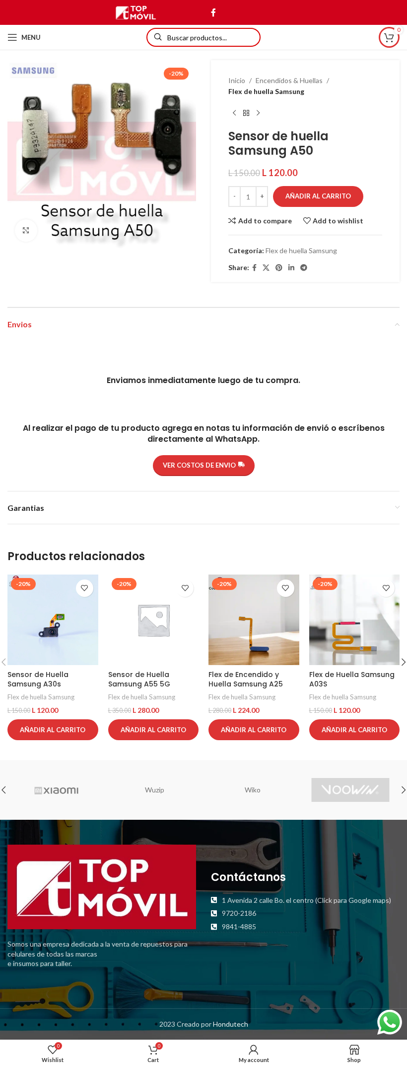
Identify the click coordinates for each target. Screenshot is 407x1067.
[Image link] (101, 886)
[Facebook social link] (213, 12)
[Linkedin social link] (291, 268)
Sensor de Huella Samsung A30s (37, 679)
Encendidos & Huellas (289, 80)
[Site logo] (136, 11)
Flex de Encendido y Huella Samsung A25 (245, 679)
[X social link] (266, 268)
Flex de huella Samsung (266, 91)
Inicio (236, 80)
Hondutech (230, 1024)
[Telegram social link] (303, 268)
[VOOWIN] (350, 790)
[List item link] (305, 900)
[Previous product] (234, 113)
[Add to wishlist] (84, 588)
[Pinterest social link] (278, 268)
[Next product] (258, 113)
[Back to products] (246, 113)
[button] (52, 729)
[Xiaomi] (56, 790)
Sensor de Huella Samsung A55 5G (139, 679)
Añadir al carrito (318, 196)
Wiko (253, 789)
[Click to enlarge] (26, 230)
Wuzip (154, 789)
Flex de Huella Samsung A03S (352, 679)
